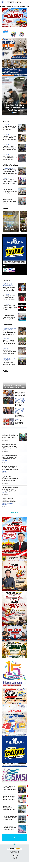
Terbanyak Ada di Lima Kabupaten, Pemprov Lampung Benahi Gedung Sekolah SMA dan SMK (10, 332)
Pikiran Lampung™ (14, 852)
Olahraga (7, 294)
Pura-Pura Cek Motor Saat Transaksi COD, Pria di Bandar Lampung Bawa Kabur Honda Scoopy (14, 107)
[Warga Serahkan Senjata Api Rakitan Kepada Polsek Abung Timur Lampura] (23, 458)
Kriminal (2, 6)
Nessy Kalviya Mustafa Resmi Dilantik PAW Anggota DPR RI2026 (20, 410)
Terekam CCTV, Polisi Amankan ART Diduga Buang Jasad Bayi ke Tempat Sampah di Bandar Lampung (9, 137)
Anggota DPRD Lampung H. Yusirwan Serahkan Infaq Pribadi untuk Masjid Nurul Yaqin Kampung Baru (14, 386)
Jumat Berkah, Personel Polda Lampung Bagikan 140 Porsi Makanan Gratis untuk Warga (9, 446)
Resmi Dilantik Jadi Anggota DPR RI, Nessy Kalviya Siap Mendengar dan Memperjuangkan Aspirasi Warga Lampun (20, 404)
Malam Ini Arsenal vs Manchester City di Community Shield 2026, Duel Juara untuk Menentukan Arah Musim (9, 288)
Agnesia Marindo (9, 198)
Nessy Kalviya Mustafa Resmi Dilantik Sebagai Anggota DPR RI (20, 400)
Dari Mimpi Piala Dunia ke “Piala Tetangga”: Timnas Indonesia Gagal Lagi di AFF (10, 297)
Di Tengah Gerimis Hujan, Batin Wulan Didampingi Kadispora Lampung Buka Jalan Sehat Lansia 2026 (10, 317)
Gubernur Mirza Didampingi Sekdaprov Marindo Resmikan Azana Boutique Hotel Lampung (10, 191)
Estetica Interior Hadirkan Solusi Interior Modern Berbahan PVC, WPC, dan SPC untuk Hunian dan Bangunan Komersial (10, 227)
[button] (12, 112)
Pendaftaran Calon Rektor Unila (9, 359)
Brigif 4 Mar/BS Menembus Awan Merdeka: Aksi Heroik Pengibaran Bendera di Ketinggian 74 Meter (10, 478)
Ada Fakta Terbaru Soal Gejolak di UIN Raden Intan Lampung (10, 817)
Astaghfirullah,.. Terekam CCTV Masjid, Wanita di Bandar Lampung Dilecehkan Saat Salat (10, 827)
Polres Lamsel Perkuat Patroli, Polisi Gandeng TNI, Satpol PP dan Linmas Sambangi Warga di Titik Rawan (10, 435)
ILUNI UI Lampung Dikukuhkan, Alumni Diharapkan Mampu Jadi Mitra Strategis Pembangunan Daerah (9, 500)
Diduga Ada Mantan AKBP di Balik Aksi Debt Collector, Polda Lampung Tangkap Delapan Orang (9, 787)
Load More (14, 512)
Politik (7, 383)
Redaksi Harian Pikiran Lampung (16, 6)
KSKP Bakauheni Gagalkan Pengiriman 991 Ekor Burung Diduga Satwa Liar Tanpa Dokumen (10, 489)
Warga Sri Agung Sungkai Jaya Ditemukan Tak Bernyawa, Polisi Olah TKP (10, 467)
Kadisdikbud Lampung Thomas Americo (10, 329)
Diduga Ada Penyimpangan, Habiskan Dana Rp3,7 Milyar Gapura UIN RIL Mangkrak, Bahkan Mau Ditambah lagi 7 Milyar (9, 807)
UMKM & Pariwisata (9, 168)
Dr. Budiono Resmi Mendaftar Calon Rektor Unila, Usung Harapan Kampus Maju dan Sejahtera (10, 362)
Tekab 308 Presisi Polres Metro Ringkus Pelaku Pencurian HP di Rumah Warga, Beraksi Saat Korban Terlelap (10, 147)
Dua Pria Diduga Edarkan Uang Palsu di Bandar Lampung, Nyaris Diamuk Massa (10, 157)
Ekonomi (6, 178)
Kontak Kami (14, 856)
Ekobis (7, 224)
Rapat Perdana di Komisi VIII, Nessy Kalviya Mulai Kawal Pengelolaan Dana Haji (20, 394)
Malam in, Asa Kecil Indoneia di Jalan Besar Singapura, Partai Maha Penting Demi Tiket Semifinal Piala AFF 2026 (10, 307)
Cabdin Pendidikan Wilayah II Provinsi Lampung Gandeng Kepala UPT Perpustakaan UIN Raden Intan (9, 341)
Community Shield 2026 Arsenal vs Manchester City (9, 284)
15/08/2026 (19, 419)
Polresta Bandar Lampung (14, 102)
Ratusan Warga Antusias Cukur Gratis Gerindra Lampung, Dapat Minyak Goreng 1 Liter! (19, 422)
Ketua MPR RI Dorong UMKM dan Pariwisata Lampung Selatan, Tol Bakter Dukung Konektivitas (9, 171)
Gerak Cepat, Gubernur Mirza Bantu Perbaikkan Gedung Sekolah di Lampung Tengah (9, 351)
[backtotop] (14, 844)
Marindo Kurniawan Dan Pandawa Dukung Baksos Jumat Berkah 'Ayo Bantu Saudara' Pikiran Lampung (10, 797)
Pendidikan (7, 338)
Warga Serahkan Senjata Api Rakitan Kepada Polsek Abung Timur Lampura (10, 457)
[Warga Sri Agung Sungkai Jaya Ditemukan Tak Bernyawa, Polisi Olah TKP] (23, 469)
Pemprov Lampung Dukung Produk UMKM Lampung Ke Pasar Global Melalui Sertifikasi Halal (10, 181)
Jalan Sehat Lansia (9, 314)
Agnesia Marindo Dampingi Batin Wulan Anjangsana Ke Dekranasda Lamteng (10, 201)
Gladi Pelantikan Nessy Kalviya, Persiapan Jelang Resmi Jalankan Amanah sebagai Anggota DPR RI (19, 415)
